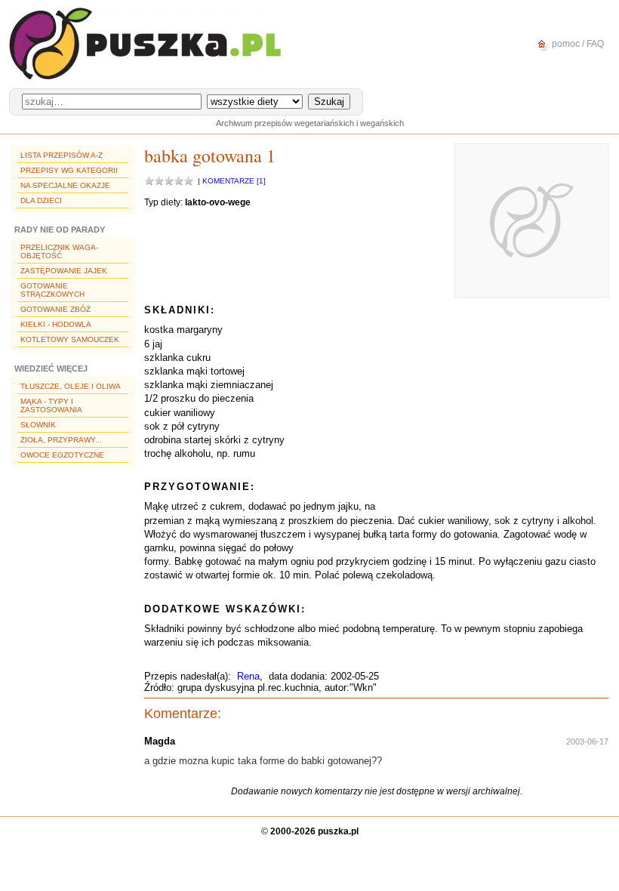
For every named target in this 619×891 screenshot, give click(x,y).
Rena (248, 676)
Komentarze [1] (234, 181)
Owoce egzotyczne (62, 455)
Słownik (38, 425)
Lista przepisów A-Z (61, 155)
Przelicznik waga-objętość (59, 251)
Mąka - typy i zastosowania (51, 405)
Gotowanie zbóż (55, 309)
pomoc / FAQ (577, 44)
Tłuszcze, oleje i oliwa (70, 386)
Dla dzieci (41, 200)
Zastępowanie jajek (63, 271)
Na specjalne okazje (65, 185)
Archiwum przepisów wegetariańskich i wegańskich (310, 123)
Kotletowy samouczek (69, 339)
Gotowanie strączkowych (52, 290)
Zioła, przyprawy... (61, 440)
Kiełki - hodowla (55, 324)
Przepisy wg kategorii (69, 170)
